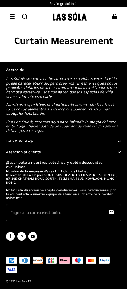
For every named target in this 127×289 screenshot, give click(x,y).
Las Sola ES (23, 281)
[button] (12, 16)
